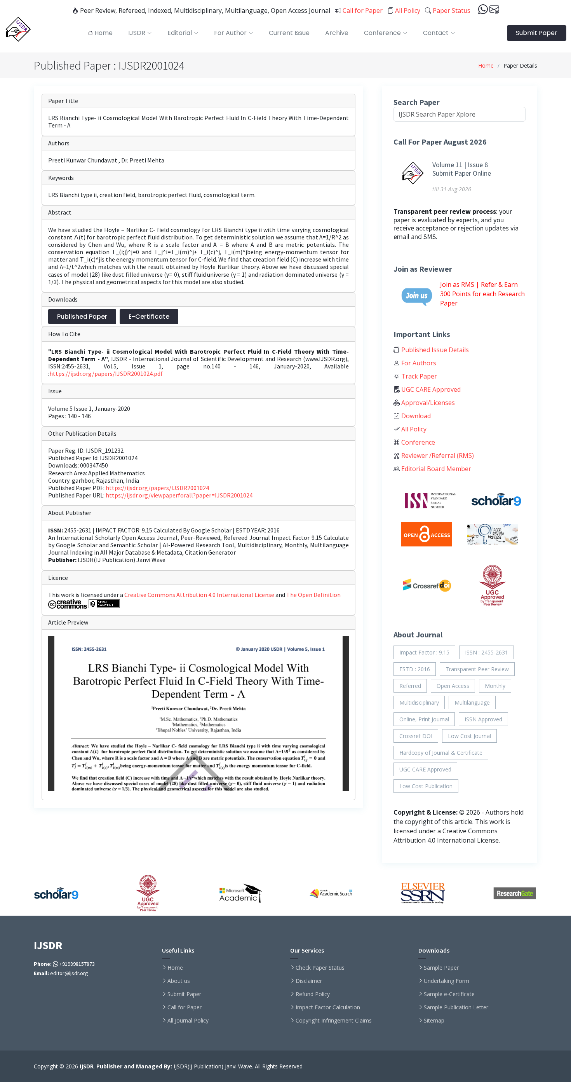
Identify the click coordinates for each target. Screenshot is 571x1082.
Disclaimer (309, 981)
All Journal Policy (188, 1020)
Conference (417, 442)
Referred (410, 685)
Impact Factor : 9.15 (424, 652)
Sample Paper (441, 967)
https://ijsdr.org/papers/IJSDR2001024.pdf (106, 373)
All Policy (406, 10)
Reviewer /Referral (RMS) (437, 455)
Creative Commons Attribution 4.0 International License (199, 595)
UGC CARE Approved (430, 389)
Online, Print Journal (424, 719)
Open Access (453, 685)
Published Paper (82, 316)
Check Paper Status (320, 967)
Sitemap (434, 1020)
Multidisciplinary (419, 702)
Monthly (495, 685)
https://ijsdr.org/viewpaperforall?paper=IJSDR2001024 (179, 495)
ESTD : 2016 (414, 669)
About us (178, 981)
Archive (336, 32)
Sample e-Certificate (449, 994)
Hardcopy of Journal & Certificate (440, 752)
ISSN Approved (483, 719)
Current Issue (289, 32)
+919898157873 (76, 963)
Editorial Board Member (435, 468)
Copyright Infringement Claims (334, 1020)
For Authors (418, 363)
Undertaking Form (446, 981)
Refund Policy (313, 994)
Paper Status (450, 10)
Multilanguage (472, 702)
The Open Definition (313, 595)
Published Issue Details (434, 350)
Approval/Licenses (427, 402)
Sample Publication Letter (456, 1007)
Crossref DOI (415, 736)
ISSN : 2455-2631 (486, 652)
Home (486, 65)
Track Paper (418, 376)
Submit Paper (536, 32)
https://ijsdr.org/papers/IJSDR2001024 (157, 488)
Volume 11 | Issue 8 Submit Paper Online (461, 169)
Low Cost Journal (469, 736)
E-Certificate (149, 316)
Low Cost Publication (426, 786)
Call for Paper (362, 10)
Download (415, 416)
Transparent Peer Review (477, 669)
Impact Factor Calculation (328, 1007)
